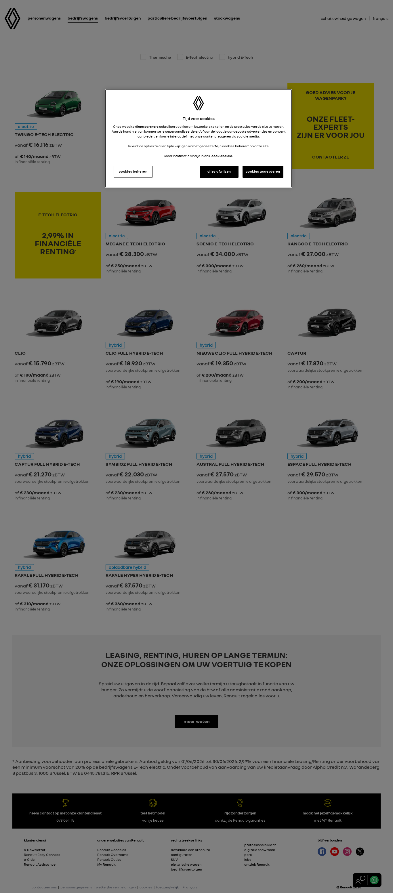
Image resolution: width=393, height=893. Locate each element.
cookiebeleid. (222, 156)
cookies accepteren (263, 171)
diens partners (147, 127)
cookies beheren (133, 171)
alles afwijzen (219, 171)
